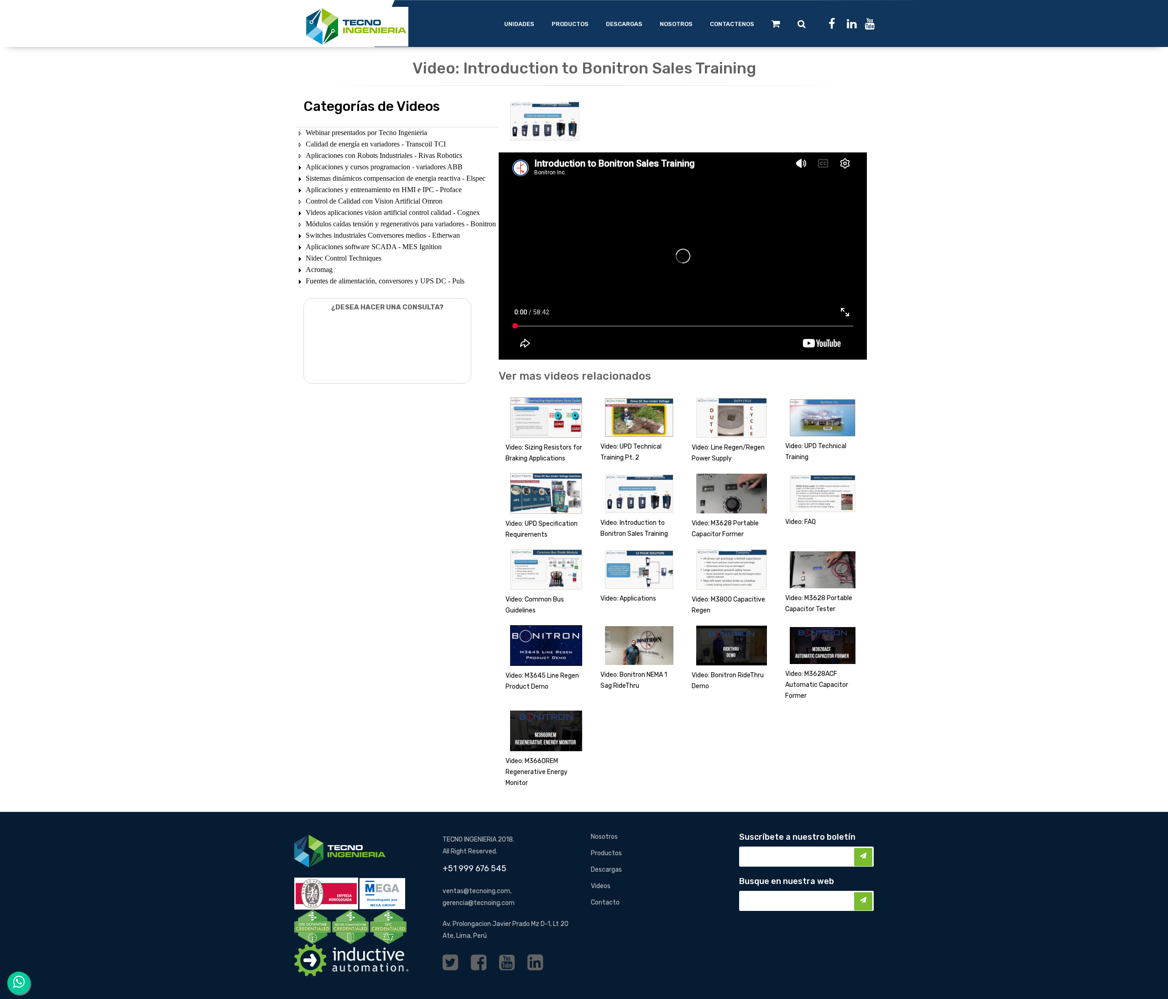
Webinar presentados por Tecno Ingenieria (366, 132)
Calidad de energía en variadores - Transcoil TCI (376, 144)
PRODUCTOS (570, 24)
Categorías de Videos (371, 106)
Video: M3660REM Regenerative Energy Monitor (537, 772)
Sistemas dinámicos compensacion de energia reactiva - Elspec (395, 178)
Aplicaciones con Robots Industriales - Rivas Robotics (384, 155)
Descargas (606, 869)
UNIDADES (519, 24)
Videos (600, 886)
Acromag (319, 269)
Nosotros (604, 837)
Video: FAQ (800, 522)
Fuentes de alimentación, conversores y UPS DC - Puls (385, 281)
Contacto (605, 902)
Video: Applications (628, 598)
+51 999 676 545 (474, 868)
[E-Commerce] (776, 24)
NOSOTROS (676, 24)
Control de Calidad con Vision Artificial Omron (374, 201)
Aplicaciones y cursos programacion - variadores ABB (384, 167)
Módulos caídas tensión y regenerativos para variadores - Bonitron (401, 224)
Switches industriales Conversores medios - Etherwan (383, 235)
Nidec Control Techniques (343, 258)
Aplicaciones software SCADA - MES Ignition (374, 247)
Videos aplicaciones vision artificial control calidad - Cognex (393, 212)
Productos (606, 853)
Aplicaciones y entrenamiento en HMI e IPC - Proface (384, 190)
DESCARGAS (624, 24)
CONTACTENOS (732, 24)
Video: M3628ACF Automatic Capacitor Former (816, 685)
